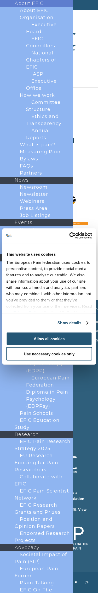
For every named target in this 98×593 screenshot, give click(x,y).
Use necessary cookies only (49, 354)
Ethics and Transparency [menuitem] (43, 120)
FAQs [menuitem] (26, 166)
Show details (69, 323)
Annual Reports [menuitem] (38, 134)
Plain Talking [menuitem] (37, 583)
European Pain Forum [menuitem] (36, 572)
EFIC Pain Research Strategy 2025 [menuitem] (43, 445)
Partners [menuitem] (31, 173)
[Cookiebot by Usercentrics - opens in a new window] (70, 235)
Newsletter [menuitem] (34, 194)
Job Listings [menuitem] (35, 215)
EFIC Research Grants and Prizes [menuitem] (38, 508)
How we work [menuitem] (37, 95)
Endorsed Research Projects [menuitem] (42, 536)
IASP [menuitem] (37, 74)
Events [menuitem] (23, 222)
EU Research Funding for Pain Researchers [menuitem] (36, 463)
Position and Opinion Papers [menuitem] (35, 522)
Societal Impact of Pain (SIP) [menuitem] (41, 558)
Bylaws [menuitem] (29, 159)
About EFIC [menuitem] (29, 3)
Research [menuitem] (27, 434)
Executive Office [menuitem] (41, 84)
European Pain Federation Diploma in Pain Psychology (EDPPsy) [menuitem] (48, 392)
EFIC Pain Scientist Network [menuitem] (42, 494)
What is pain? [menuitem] (37, 145)
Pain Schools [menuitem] (36, 413)
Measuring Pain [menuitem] (40, 152)
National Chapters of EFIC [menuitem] (41, 60)
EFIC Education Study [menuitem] (37, 423)
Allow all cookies (49, 338)
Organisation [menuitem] (37, 17)
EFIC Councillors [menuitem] (40, 42)
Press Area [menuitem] (34, 208)
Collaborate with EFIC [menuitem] (39, 480)
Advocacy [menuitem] (27, 547)
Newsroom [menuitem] (34, 187)
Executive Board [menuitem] (41, 28)
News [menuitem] (22, 180)
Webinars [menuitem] (32, 201)
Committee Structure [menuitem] (43, 105)
